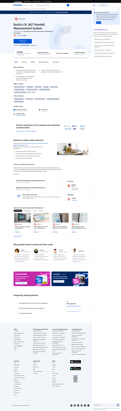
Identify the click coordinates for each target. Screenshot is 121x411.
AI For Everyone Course (57, 335)
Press (53, 363)
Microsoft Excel (17, 344)
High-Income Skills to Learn (77, 344)
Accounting (16, 331)
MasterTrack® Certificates (19, 377)
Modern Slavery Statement (58, 384)
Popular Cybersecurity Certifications (76, 351)
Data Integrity (30, 87)
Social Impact (16, 390)
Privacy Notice (109, 19)
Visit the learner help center (74, 306)
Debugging (46, 87)
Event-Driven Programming (20, 92)
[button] (31, 5)
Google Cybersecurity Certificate (40, 333)
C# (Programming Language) (53, 99)
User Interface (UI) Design (31, 89)
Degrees (16, 380)
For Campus (16, 386)
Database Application (18, 99)
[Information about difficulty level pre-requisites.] (49, 54)
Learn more (33, 45)
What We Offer (17, 365)
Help (53, 371)
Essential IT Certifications (77, 342)
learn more (78, 311)
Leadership (16, 367)
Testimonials (55, 62)
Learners (35, 363)
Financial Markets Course (57, 345)
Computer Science (27, 9)
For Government (17, 384)
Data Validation (38, 87)
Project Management (18, 346)
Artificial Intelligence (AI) (19, 333)
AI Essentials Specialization (58, 331)
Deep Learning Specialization (58, 339)
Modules (33, 62)
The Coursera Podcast (38, 371)
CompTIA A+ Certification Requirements (77, 336)
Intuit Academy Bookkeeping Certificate (39, 352)
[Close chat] (118, 9)
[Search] (68, 5)
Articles (54, 377)
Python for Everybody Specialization (57, 353)
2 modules (20, 52)
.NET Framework (29, 99)
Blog (34, 369)
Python (15, 348)
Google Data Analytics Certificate (40, 335)
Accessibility (55, 373)
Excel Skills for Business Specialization (57, 342)
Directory (54, 380)
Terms (53, 367)
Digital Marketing (17, 339)
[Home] (14, 9)
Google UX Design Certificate (39, 343)
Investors (54, 365)
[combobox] (50, 5)
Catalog (15, 371)
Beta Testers (36, 367)
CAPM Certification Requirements (79, 333)
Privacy (53, 369)
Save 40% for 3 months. (62, 12)
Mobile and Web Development (40, 9)
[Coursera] (17, 5)
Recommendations (44, 62)
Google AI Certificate (37, 331)
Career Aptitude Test (76, 331)
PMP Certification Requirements (78, 349)
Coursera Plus (17, 373)
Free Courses (17, 392)
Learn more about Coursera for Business (26, 131)
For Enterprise (17, 382)
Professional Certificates (19, 375)
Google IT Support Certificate (39, 337)
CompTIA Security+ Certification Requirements (78, 339)
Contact (54, 375)
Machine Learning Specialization (59, 347)
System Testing (54, 87)
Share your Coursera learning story (79, 354)
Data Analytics (17, 337)
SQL (29, 92)
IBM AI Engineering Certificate (39, 345)
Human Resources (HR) (18, 341)
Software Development (44, 89)
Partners (35, 365)
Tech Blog (35, 373)
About (16, 62)
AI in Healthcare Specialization (58, 337)
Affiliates (54, 382)
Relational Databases (18, 101)
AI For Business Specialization (58, 333)
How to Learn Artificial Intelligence (79, 346)
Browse (19, 9)
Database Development (19, 87)
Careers (15, 369)
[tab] (18, 211)
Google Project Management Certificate (39, 340)
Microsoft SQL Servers (40, 99)
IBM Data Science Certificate (39, 349)
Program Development (19, 89)
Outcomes (24, 62)
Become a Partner (17, 388)
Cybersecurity (17, 335)
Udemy (15, 394)
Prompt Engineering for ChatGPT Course (59, 350)
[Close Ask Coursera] (94, 5)
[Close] (86, 12)
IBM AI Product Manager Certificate (40, 347)
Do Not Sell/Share (56, 386)
